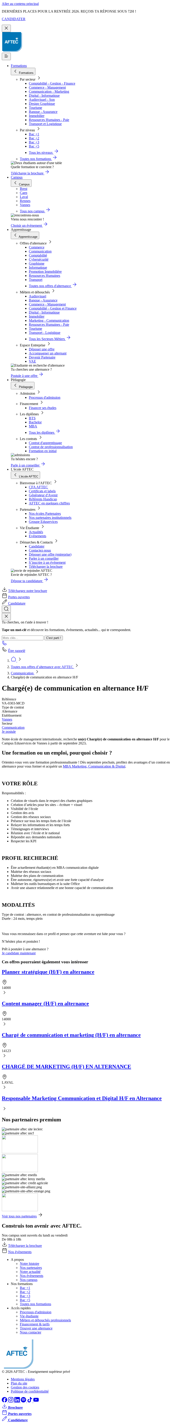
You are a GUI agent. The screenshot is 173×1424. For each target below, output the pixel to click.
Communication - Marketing (49, 91)
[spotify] (24, 1401)
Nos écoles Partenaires (45, 513)
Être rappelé (16, 651)
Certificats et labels (42, 491)
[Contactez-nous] (4, 644)
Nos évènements (20, 1252)
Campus (17, 177)
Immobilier (36, 116)
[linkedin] (17, 1401)
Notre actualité (30, 1272)
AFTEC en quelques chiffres (49, 503)
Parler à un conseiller (44, 558)
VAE (32, 361)
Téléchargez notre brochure (27, 591)
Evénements (37, 536)
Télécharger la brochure (46, 566)
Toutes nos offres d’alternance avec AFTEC (42, 667)
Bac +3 (34, 142)
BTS (32, 418)
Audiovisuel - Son (42, 99)
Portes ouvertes (19, 597)
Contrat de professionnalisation (51, 447)
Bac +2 (34, 138)
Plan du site (19, 1383)
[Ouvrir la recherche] (6, 609)
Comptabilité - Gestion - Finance (52, 83)
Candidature (16, 603)
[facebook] (5, 1401)
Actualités (36, 532)
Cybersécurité (38, 259)
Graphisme (36, 263)
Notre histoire (29, 1264)
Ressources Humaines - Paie (49, 120)
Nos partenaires (31, 1268)
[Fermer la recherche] (6, 616)
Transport (35, 280)
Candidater (36, 546)
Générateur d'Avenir (43, 495)
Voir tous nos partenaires (19, 1216)
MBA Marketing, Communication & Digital (94, 766)
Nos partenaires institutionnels (50, 517)
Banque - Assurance (43, 112)
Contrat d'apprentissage (45, 443)
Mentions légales (23, 1379)
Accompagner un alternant (47, 353)
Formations (19, 66)
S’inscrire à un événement (47, 562)
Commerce (36, 247)
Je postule (9, 731)
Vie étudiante (29, 1316)
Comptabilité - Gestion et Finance (53, 308)
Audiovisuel (37, 296)
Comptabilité (38, 255)
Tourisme (35, 108)
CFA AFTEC (38, 487)
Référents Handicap (43, 499)
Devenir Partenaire (42, 357)
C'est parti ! (53, 638)
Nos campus (28, 1280)
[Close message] (6, 28)
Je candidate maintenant (19, 953)
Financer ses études (42, 408)
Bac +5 (34, 146)
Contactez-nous (40, 550)
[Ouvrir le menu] (6, 56)
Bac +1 (34, 134)
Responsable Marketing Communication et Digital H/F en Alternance (82, 1098)
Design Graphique (42, 104)
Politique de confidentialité (30, 1391)
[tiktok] (30, 1401)
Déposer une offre (42, 349)
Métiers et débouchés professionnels (45, 1320)
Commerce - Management (47, 87)
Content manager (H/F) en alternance (45, 1003)
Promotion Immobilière (45, 271)
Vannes (7, 719)
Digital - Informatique (44, 95)
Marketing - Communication (49, 320)
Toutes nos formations (35, 1304)
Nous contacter (30, 1332)
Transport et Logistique (45, 124)
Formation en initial (43, 451)
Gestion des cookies (25, 1387)
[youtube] (36, 1401)
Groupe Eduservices (43, 522)
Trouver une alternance (36, 1328)
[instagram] (11, 1401)
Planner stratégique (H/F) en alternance (48, 972)
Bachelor (35, 422)
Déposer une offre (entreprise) (50, 554)
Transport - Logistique (44, 333)
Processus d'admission (44, 397)
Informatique (38, 267)
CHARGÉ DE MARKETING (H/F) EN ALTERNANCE (66, 1067)
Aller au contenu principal (20, 4)
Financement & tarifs (35, 1324)
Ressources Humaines (44, 275)
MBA (33, 426)
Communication (40, 251)
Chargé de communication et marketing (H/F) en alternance (71, 1035)
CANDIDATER (13, 19)
